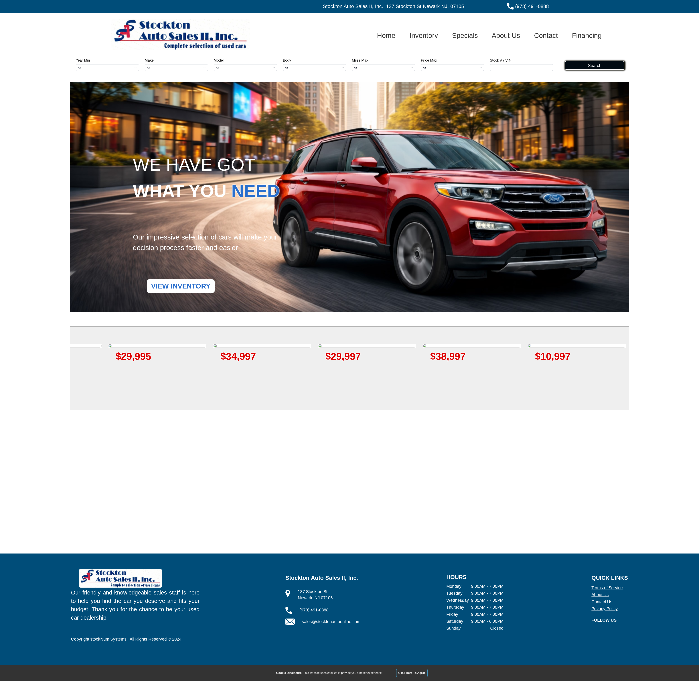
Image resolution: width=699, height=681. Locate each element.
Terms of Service (607, 587)
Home (386, 35)
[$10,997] (332, 346)
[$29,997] (122, 346)
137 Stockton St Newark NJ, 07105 (425, 6)
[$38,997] (227, 346)
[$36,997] (437, 346)
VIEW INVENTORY (180, 286)
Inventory (423, 35)
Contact (546, 35)
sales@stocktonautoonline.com (331, 621)
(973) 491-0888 (532, 6)
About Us (506, 35)
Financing (587, 35)
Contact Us (601, 601)
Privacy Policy (604, 608)
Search (594, 65)
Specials (465, 35)
